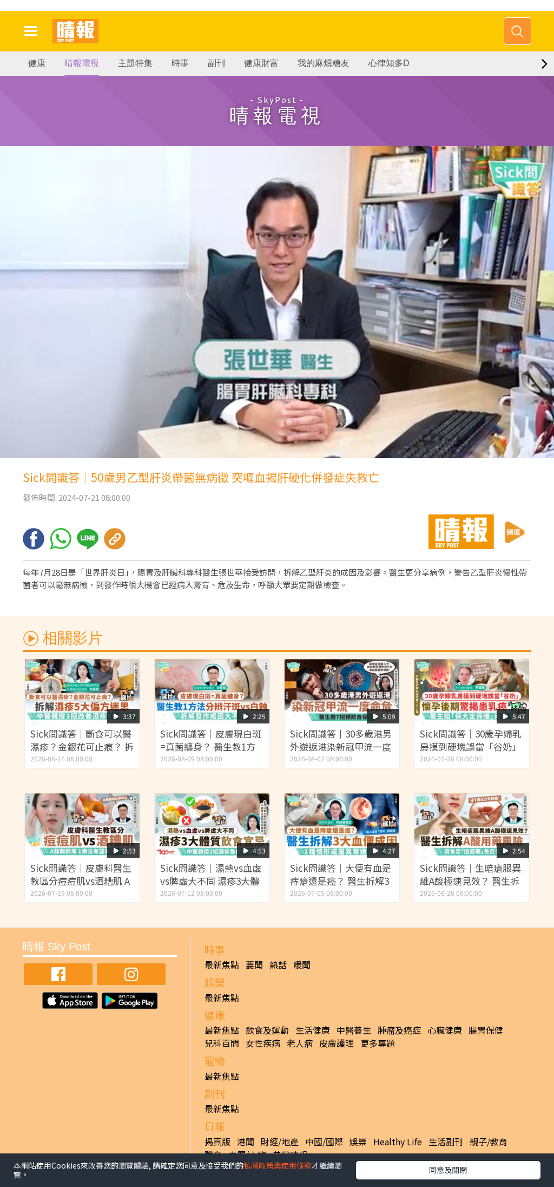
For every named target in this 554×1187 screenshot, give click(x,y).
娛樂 (358, 1141)
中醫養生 (354, 1029)
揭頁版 (217, 1141)
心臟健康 (444, 1029)
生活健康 (312, 1029)
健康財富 (261, 63)
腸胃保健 (486, 1029)
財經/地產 (280, 1141)
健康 (36, 63)
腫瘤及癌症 (399, 1029)
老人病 (300, 1042)
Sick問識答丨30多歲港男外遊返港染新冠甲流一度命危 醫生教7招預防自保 (341, 746)
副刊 (216, 63)
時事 (180, 63)
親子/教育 (488, 1141)
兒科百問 (222, 1042)
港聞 (245, 1141)
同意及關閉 (448, 1169)
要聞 (254, 964)
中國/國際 (324, 1141)
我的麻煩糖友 (323, 63)
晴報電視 (81, 63)
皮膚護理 (336, 1042)
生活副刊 (445, 1141)
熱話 (278, 964)
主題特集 (135, 63)
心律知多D (389, 63)
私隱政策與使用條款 (277, 1165)
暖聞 (302, 964)
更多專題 (377, 1042)
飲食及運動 (267, 1029)
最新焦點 (222, 964)
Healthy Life (397, 1141)
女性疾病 (263, 1042)
